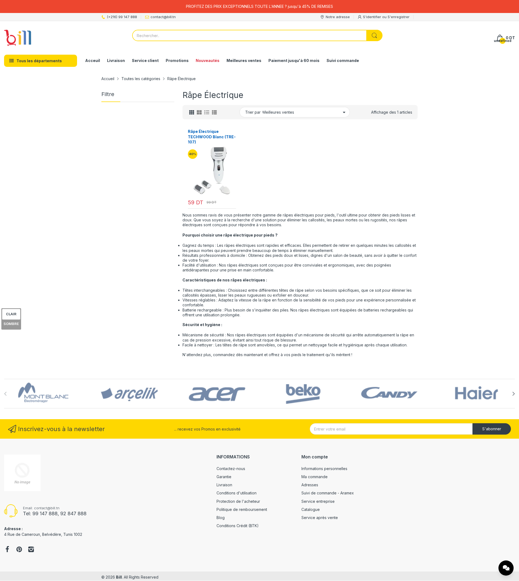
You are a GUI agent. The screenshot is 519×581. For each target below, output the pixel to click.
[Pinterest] (19, 550)
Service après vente (319, 517)
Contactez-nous (231, 468)
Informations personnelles (324, 468)
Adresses (309, 484)
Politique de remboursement (242, 509)
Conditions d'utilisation (237, 493)
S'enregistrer (399, 17)
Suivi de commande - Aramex (327, 493)
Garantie (224, 476)
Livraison (224, 484)
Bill (119, 577)
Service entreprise (318, 501)
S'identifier (372, 17)
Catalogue (310, 509)
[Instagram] (31, 550)
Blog (221, 517)
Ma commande (314, 476)
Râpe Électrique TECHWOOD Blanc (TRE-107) (212, 136)
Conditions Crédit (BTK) (238, 525)
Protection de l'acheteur (238, 501)
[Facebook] (7, 550)
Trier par (253, 112)
